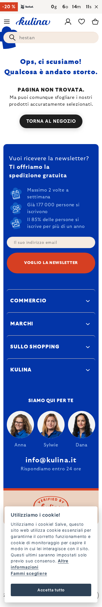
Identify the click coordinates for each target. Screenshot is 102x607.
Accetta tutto (51, 590)
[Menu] (6, 21)
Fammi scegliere (29, 573)
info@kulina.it (51, 460)
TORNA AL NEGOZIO (51, 121)
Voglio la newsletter (51, 263)
